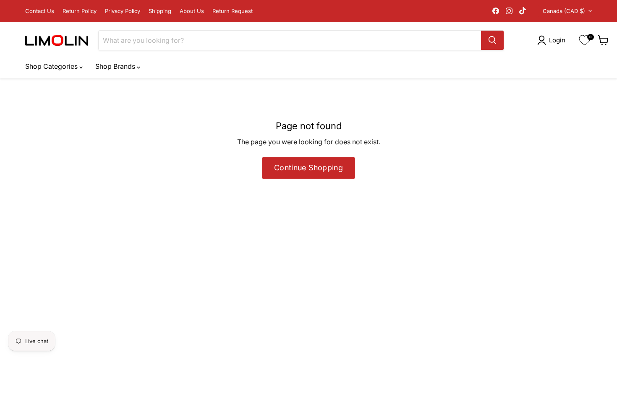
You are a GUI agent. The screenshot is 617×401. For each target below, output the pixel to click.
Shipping (160, 11)
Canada (564, 11)
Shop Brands (116, 66)
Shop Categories (52, 66)
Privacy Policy (122, 11)
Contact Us (39, 11)
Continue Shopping (308, 167)
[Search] (492, 40)
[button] (553, 40)
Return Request (232, 11)
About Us (192, 11)
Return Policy (80, 11)
